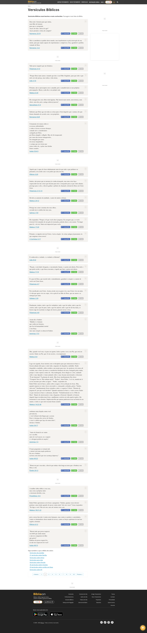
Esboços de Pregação (68, 602)
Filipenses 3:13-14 (36, 191)
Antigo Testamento (63, 2)
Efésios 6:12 (34, 524)
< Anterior (36, 574)
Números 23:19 (35, 34)
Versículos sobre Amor (37, 558)
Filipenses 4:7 (34, 284)
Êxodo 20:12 (34, 470)
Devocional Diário (82, 602)
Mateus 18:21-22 (35, 510)
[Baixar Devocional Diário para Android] (40, 614)
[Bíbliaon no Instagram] (108, 622)
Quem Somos (111, 602)
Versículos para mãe (36, 560)
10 (74, 574)
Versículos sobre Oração (37, 562)
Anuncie (113, 605)
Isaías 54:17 (34, 425)
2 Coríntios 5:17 (35, 239)
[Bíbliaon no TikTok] (105, 622)
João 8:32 (33, 260)
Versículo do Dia (83, 594)
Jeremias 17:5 (34, 334)
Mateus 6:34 (34, 93)
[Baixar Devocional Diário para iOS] (56, 614)
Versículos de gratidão (37, 553)
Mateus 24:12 (34, 201)
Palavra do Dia (83, 599)
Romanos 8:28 (35, 117)
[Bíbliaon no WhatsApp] (101, 622)
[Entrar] (114, 2)
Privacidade (112, 599)
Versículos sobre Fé (36, 570)
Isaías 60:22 (34, 458)
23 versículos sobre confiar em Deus (41, 567)
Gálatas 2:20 (34, 298)
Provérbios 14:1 (35, 496)
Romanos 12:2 (35, 48)
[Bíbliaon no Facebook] (112, 622)
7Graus (42, 622)
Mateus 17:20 (34, 227)
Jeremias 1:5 (34, 442)
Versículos (84, 2)
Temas (113, 594)
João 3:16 (33, 81)
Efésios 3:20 (34, 174)
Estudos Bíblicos (69, 599)
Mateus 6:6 (33, 357)
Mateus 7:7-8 (34, 272)
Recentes (98, 602)
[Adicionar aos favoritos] (85, 21)
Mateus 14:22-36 (35, 404)
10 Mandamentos (69, 597)
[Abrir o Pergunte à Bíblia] (142, 627)
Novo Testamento (75, 2)
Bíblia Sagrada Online (34, 3)
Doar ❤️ (38, 602)
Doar (109, 2)
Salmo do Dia (84, 597)
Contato (113, 597)
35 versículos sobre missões (39, 565)
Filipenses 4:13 (35, 69)
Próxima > (79, 574)
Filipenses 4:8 (34, 313)
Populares (98, 599)
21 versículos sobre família (38, 555)
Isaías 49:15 (34, 545)
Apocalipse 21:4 (35, 105)
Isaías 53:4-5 (34, 151)
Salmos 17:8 (34, 213)
